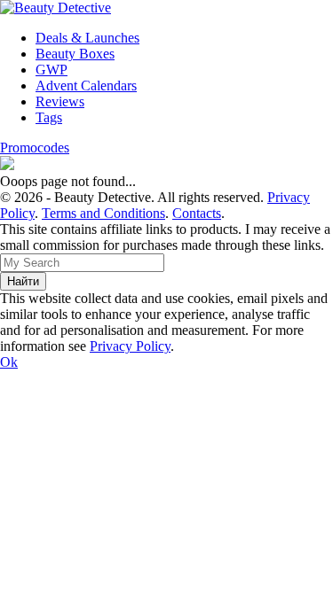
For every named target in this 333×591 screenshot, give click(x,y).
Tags (49, 117)
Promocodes (34, 147)
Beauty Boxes (75, 53)
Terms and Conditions (103, 213)
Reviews (60, 101)
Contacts (196, 213)
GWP (51, 69)
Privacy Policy (130, 346)
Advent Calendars (86, 85)
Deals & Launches (87, 37)
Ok (9, 361)
